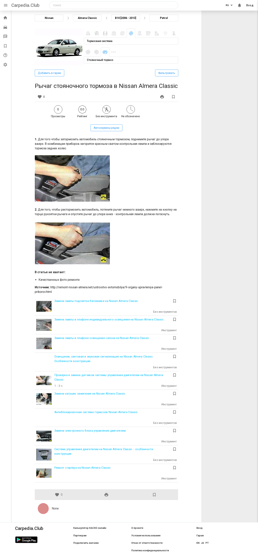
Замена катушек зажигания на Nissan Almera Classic (89, 393)
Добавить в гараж (49, 72)
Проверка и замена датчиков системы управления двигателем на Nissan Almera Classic (108, 377)
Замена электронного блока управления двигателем (90, 430)
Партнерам (80, 535)
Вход (250, 5)
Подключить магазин (86, 542)
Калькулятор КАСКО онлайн (89, 528)
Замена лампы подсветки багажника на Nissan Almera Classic (96, 301)
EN (197, 542)
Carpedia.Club (25, 5)
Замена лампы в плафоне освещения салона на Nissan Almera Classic (101, 338)
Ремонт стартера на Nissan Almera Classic (82, 467)
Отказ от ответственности (146, 542)
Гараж (200, 535)
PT (207, 542)
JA (202, 542)
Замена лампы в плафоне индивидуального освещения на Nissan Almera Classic (109, 319)
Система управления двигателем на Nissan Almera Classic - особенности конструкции (103, 451)
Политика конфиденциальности (150, 550)
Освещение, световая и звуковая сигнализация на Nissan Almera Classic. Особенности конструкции (104, 359)
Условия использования (145, 535)
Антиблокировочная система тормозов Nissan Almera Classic (96, 412)
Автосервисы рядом (106, 127)
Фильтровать (166, 72)
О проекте (137, 528)
